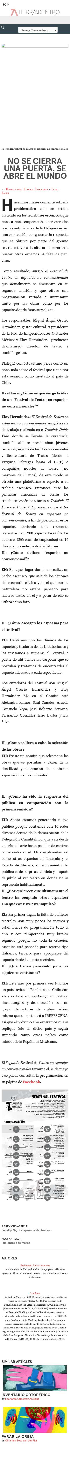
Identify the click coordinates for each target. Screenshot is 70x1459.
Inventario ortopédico (26, 1395)
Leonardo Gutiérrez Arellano (22, 1399)
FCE (6, 4)
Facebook (31, 1081)
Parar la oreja (18, 1437)
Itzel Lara (35, 1293)
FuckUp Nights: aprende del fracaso (27, 1230)
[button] (4, 36)
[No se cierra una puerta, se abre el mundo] (35, 95)
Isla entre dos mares (16, 1242)
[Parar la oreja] (35, 1419)
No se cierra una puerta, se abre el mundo (35, 168)
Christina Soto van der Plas (21, 1440)
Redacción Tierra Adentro (27, 189)
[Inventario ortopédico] (35, 1378)
